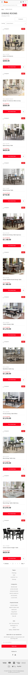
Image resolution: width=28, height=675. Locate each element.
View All (14, 616)
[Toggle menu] (2, 2)
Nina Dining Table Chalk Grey (10, 503)
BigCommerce (21, 670)
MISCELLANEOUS (14, 593)
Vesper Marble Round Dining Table (12, 279)
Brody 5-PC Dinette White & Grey (12, 100)
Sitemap (14, 579)
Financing (14, 573)
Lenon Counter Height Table (10, 547)
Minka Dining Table (8, 190)
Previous (6, 563)
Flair (11, 670)
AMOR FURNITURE (14, 607)
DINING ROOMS (14, 591)
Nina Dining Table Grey (9, 458)
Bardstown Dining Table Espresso (12, 234)
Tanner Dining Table (8, 324)
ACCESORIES (14, 595)
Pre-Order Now (12, 67)
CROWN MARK (14, 605)
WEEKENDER (14, 614)
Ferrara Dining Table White (10, 413)
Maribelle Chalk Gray (8, 369)
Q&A (14, 575)
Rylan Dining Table (8, 145)
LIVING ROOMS (14, 589)
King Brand (14, 611)
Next (22, 563)
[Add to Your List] (23, 66)
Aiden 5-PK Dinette (8, 56)
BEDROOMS (14, 587)
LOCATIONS (14, 597)
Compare (20, 19)
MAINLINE (14, 609)
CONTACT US (14, 577)
